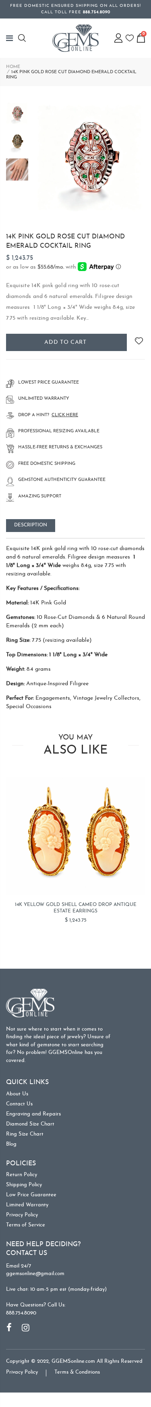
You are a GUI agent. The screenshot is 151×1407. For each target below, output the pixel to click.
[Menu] (12, 38)
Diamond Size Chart (30, 1124)
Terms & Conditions (77, 1372)
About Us (17, 1094)
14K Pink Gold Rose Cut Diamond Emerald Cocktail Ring (65, 241)
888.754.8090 (21, 1313)
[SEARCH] (23, 38)
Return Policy (21, 1174)
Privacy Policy (22, 1215)
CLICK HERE (65, 415)
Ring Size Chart (24, 1134)
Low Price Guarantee (31, 1194)
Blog (11, 1144)
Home (13, 67)
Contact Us (19, 1104)
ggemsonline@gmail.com (35, 1273)
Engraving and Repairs (33, 1114)
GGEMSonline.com (73, 1361)
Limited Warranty (27, 1205)
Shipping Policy (24, 1184)
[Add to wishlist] (138, 342)
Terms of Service (25, 1225)
